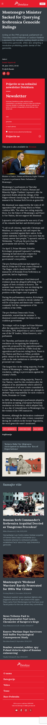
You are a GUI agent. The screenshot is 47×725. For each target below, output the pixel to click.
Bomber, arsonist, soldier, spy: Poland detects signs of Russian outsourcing (22, 650)
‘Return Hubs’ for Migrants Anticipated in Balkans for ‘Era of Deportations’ (21, 446)
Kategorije (9, 679)
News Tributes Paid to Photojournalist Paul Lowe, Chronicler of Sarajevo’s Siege (21, 618)
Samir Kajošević (9, 62)
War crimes (38, 429)
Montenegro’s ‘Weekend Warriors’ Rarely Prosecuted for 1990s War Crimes (22, 585)
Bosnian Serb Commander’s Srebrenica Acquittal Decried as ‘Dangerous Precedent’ (23, 523)
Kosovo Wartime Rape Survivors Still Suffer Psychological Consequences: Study (22, 634)
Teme (6, 690)
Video (42, 3)
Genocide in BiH (24, 429)
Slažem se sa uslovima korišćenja (20, 132)
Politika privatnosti (29, 705)
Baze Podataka (11, 696)
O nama (7, 673)
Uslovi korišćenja (17, 705)
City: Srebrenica (9, 429)
